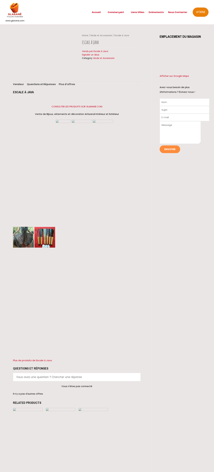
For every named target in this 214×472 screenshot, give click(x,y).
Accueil (96, 12)
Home (85, 35)
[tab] (18, 84)
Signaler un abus (90, 54)
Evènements (156, 12)
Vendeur (18, 84)
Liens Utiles (137, 12)
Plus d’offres (67, 84)
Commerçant (116, 12)
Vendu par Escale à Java (95, 51)
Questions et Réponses (41, 84)
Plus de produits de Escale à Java (32, 360)
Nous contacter (177, 12)
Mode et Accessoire (101, 35)
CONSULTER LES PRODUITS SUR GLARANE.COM (77, 106)
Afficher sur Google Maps (174, 76)
